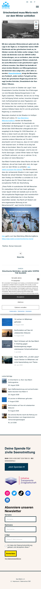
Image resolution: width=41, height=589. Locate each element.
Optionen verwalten (20, 307)
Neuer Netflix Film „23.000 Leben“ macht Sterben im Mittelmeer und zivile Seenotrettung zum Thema (26, 359)
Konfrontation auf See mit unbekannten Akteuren (23, 331)
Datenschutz (21, 311)
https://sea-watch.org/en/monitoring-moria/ (17, 239)
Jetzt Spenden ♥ (16, 467)
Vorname (8, 515)
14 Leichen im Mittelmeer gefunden (23, 320)
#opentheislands (15, 73)
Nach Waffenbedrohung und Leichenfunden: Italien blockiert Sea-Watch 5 (23, 390)
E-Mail (7, 535)
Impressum (29, 311)
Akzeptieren (20, 297)
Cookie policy (13, 311)
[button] (38, 279)
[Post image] (7, 322)
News (5, 22)
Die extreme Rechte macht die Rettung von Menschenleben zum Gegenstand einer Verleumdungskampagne (22, 417)
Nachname (9, 525)
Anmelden (10, 554)
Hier (3, 236)
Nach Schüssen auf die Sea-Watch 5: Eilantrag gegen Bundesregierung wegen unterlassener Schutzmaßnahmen (26, 345)
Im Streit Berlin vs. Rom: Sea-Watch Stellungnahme (20, 381)
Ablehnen (20, 302)
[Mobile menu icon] (37, 6)
